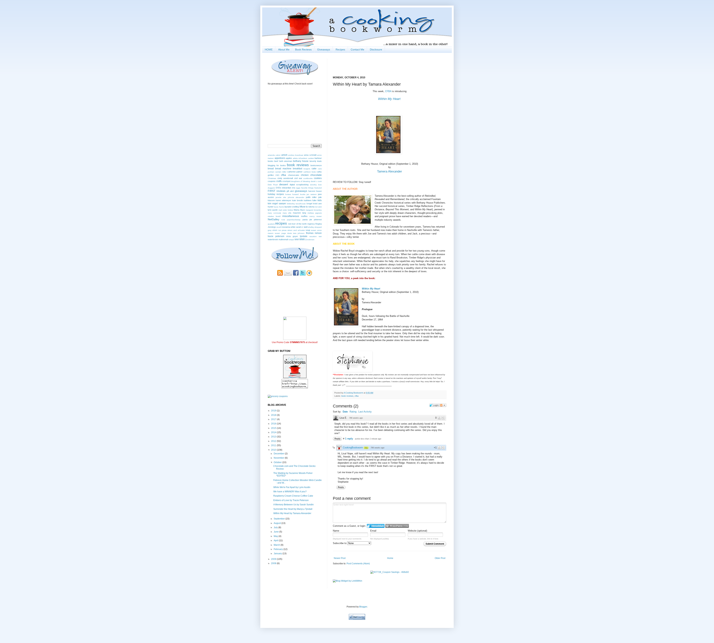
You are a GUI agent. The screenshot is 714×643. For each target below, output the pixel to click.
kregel (309, 203)
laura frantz (279, 207)
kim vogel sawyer (277, 203)
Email (373, 530)
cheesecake (293, 175)
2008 (274, 563)
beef (276, 161)
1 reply (349, 438)
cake (314, 168)
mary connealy (274, 213)
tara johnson (299, 233)
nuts (283, 220)
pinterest (318, 219)
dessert (283, 184)
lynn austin (273, 210)
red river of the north (297, 224)
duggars (271, 188)
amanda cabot (274, 155)
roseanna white (288, 227)
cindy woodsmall (285, 178)
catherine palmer (295, 172)
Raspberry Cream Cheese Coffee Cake (293, 496)
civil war (298, 178)
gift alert (290, 191)
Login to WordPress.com (397, 526)
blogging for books (277, 165)
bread (271, 168)
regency (311, 224)
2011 (274, 445)
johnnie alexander (296, 197)
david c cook (316, 181)
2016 (274, 423)
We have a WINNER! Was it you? (290, 491)
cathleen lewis (309, 172)
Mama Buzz (299, 210)
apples (289, 158)
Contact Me (357, 49)
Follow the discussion (443, 405)
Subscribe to (340, 543)
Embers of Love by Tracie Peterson (291, 500)
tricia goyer (292, 236)
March (277, 545)
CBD (277, 175)
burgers (307, 169)
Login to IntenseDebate (376, 526)
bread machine (283, 168)
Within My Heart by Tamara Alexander (292, 513)
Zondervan (309, 240)
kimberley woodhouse (296, 204)
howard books (298, 194)
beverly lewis (316, 161)
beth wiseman (285, 161)
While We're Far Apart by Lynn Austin (291, 487)
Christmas (272, 178)
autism (311, 158)
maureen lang (299, 213)
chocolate (316, 174)
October (278, 462)
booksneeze (316, 165)
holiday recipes (276, 194)
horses (288, 194)
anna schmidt (310, 155)
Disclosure (376, 49)
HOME (269, 49)
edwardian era (288, 188)
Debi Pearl (273, 185)
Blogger (363, 606)
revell (278, 227)
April (276, 540)
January (278, 553)
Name (336, 530)
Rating (353, 411)
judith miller (311, 197)
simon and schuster (296, 230)
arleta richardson (300, 158)
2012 (274, 441)
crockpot (286, 181)
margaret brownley (314, 210)
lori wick (318, 207)
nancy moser (315, 216)
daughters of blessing (300, 181)
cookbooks (308, 178)
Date (345, 411)
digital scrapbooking (299, 184)
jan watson (312, 194)
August (277, 523)
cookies (318, 178)
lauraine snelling (291, 207)
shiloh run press (279, 230)
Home (390, 558)
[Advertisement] (289, 576)
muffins (304, 216)
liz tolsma (310, 207)
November (279, 458)
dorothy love (316, 185)
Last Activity (365, 411)
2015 (274, 428)
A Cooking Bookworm (354, 393)
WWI (297, 239)
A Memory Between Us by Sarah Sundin (293, 504)
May (276, 536)
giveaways (301, 190)
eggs (298, 188)
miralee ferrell (274, 216)
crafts (279, 181)
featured (318, 188)
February (278, 549)
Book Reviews (303, 49)
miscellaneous (290, 216)
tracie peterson (276, 236)
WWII (302, 239)
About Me (284, 49)
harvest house (315, 191)
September (279, 518)
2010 (274, 450)
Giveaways (323, 49)
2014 (274, 432)
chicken (305, 175)
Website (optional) (417, 530)
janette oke (281, 197)
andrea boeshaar (295, 155)
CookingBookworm (353, 447)
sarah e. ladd (302, 227)
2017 (274, 419)
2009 (274, 559)
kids (320, 200)
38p (366, 448)
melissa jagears (315, 213)
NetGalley (273, 219)
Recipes (340, 49)
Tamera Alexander (389, 171)
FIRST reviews (276, 190)
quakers (271, 224)
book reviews (347, 396)
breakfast (297, 168)
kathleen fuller (310, 200)
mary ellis (287, 213)
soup (308, 230)
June (276, 531)
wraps (291, 240)
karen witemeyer (283, 200)
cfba (356, 396)
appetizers (280, 158)
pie (310, 219)
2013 (274, 436)
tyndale (303, 236)
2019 (274, 410)
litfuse (302, 206)
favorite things (307, 188)
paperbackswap (293, 220)
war (320, 236)
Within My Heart (389, 99)
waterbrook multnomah (278, 239)
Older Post (440, 558)
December (279, 453)
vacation (313, 236)
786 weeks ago (356, 418)
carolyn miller (281, 172)
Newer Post (339, 558)
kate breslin (297, 200)
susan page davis (283, 233)
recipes (281, 223)
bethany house (300, 161)
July (276, 527)
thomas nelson (314, 233)
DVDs (278, 188)
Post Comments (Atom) (358, 563)
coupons (272, 181)
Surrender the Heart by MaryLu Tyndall (292, 509)
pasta (305, 219)
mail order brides (286, 210)
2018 (274, 415)
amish (284, 155)
